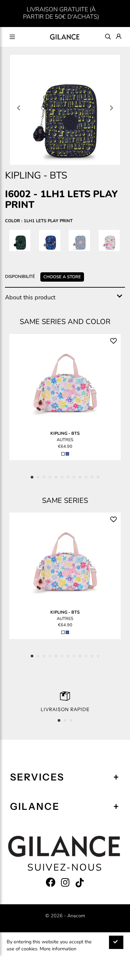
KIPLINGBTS (65, 433)
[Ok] (116, 942)
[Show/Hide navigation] (12, 36)
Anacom (76, 915)
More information (58, 948)
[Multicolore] (63, 453)
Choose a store (62, 277)
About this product (30, 297)
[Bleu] (67, 453)
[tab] (65, 297)
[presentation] (18, 108)
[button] (32, 477)
